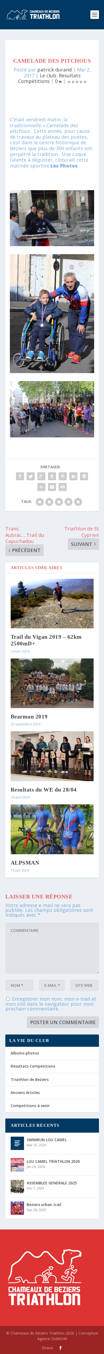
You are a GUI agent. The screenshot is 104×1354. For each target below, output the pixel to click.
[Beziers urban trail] (17, 1208)
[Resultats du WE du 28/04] (52, 756)
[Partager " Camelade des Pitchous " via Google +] (41, 476)
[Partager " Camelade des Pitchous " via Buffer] (84, 476)
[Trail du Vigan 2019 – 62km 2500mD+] (52, 604)
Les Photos (64, 165)
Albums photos (25, 1053)
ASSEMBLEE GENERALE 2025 (52, 1182)
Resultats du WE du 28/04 (44, 789)
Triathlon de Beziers (30, 1079)
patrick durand (54, 69)
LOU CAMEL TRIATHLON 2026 (53, 1161)
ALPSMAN (25, 863)
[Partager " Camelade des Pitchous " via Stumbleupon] (41, 487)
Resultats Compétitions (49, 78)
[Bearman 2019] (52, 683)
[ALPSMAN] (52, 829)
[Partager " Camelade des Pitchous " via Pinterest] (62, 476)
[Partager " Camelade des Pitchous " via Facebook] (20, 476)
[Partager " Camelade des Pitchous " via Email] (52, 487)
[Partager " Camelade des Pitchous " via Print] (62, 487)
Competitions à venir (30, 1105)
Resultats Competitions (33, 1066)
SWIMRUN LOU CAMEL (47, 1139)
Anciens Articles (25, 1092)
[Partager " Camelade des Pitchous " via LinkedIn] (73, 476)
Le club (48, 75)
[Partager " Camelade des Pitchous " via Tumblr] (52, 476)
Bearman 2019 (29, 716)
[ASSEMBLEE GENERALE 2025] (17, 1186)
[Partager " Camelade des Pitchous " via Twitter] (30, 476)
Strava (47, 1347)
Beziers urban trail (44, 1204)
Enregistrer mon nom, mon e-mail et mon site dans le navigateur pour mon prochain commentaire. (50, 1004)
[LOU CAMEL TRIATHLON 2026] (17, 1165)
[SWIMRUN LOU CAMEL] (17, 1143)
